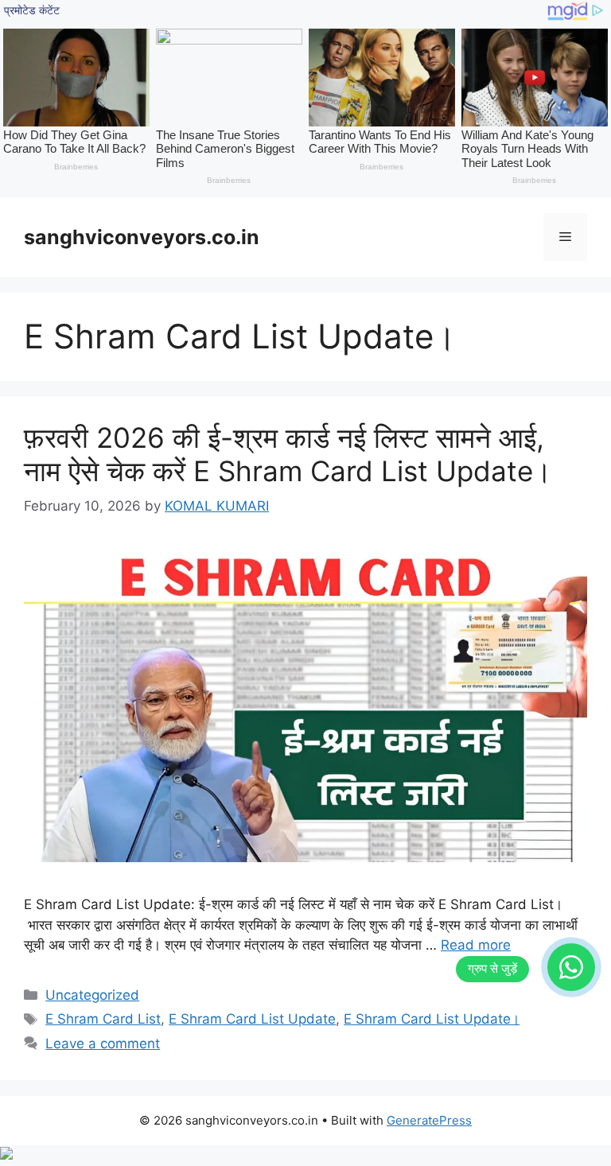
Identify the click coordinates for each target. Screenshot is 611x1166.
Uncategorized (92, 995)
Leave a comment (102, 1043)
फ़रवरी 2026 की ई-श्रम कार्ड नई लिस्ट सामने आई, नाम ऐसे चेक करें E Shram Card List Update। (288, 454)
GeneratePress (429, 1120)
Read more (476, 945)
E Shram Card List (103, 1019)
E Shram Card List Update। (432, 1019)
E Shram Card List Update (252, 1019)
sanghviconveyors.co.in (141, 237)
